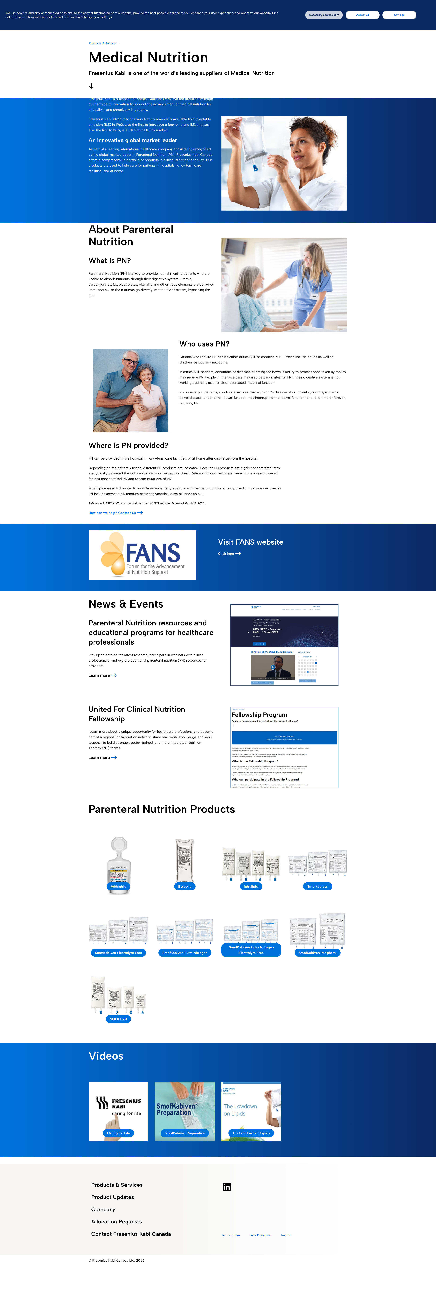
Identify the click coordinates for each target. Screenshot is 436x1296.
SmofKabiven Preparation (185, 1133)
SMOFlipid (118, 1019)
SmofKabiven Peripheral (318, 953)
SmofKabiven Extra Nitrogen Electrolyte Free (251, 950)
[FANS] (142, 555)
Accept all (362, 15)
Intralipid (251, 886)
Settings (399, 15)
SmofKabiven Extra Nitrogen (184, 953)
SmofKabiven (317, 886)
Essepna (184, 886)
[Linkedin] (226, 1186)
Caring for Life (118, 1133)
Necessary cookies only (324, 15)
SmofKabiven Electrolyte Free (118, 953)
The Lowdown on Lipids (251, 1133)
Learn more (99, 675)
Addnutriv (118, 886)
